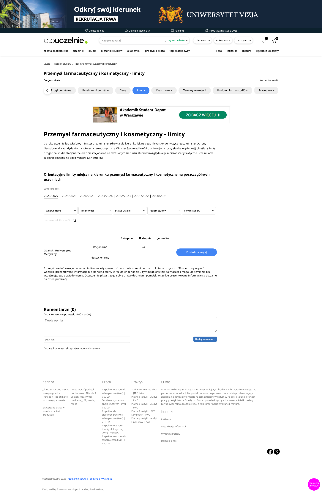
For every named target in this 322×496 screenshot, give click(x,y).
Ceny (123, 90)
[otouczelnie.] (66, 40)
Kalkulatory (222, 40)
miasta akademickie (55, 50)
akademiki (133, 50)
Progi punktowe (61, 90)
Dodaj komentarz (205, 339)
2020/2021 (159, 196)
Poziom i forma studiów (232, 90)
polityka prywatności (101, 478)
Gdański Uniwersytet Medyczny (57, 252)
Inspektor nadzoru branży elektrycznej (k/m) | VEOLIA (112, 429)
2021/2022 (141, 196)
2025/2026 (69, 196)
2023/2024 (105, 196)
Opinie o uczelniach (139, 30)
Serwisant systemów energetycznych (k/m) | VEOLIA (115, 404)
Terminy (201, 40)
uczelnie (78, 50)
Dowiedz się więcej (196, 252)
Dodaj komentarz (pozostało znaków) (67, 314)
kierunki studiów (111, 50)
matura (246, 50)
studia (92, 50)
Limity (141, 90)
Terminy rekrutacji (194, 90)
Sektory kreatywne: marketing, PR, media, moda (83, 400)
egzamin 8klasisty (267, 50)
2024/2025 (87, 196)
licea (219, 50)
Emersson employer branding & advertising (80, 489)
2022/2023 (123, 196)
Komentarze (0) (269, 80)
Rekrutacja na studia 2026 (222, 30)
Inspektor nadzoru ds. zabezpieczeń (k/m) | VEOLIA (114, 393)
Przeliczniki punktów (95, 90)
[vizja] (161, 14)
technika (232, 50)
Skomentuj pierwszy (314, 484)
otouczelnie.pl (50, 478)
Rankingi (179, 30)
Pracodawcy (266, 90)
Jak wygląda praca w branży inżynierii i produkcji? (53, 411)
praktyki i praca (155, 50)
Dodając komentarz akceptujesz (72, 348)
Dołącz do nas (96, 30)
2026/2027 (51, 196)
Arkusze (242, 40)
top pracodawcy (180, 50)
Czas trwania (164, 90)
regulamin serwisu (90, 348)
